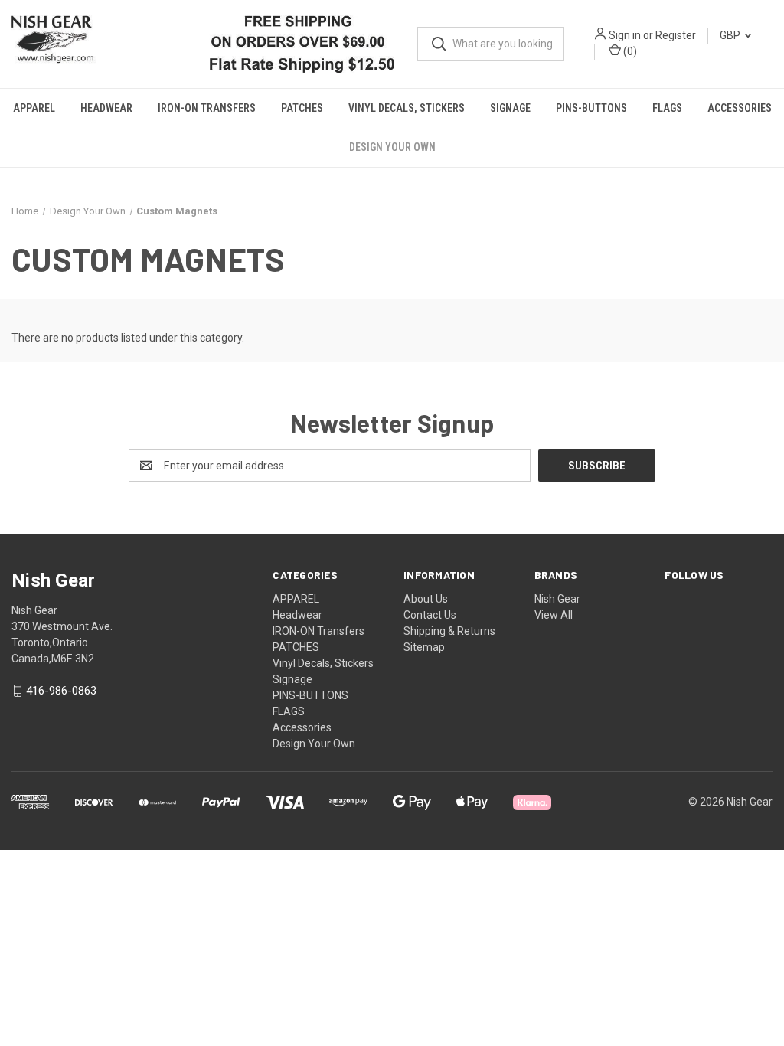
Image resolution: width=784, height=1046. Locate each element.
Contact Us (429, 615)
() (629, 51)
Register (675, 35)
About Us (425, 599)
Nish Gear (557, 599)
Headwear (106, 108)
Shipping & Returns (449, 631)
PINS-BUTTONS (591, 108)
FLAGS (667, 108)
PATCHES (302, 108)
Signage (510, 108)
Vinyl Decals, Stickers (406, 108)
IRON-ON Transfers (207, 108)
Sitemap (424, 647)
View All (553, 615)
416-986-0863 (61, 691)
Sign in (625, 35)
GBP (731, 35)
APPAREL (34, 108)
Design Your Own (392, 147)
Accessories (739, 108)
